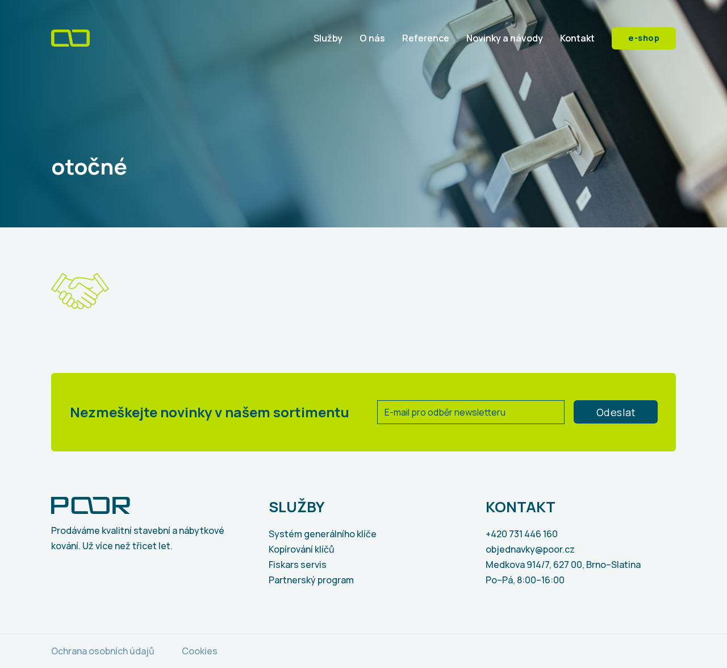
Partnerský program (311, 580)
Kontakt (577, 38)
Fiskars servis (298, 564)
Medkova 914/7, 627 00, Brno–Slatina (563, 564)
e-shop (643, 37)
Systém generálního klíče (323, 534)
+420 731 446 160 (522, 534)
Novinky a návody (504, 38)
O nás (372, 38)
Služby (328, 38)
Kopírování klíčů (302, 549)
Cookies (200, 651)
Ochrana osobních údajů (102, 651)
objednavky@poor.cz (530, 549)
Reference (425, 38)
